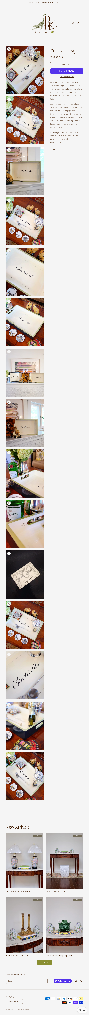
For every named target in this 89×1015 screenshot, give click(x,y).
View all (44, 962)
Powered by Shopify (23, 1010)
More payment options (67, 76)
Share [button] (55, 149)
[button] (4, 23)
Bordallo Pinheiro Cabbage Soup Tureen (59, 956)
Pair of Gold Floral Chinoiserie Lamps (18, 891)
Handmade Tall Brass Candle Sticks (17, 956)
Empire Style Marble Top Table (56, 891)
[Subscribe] (44, 981)
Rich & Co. (14, 1010)
